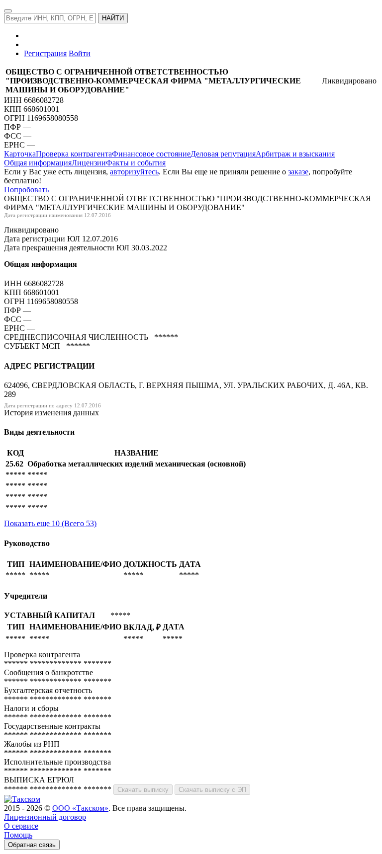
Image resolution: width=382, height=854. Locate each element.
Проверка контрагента (74, 154)
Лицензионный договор (45, 817)
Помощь (18, 835)
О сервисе (21, 826)
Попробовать (26, 189)
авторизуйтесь (134, 171)
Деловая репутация (223, 154)
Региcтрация (45, 53)
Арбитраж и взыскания (295, 154)
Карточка (20, 154)
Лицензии (89, 162)
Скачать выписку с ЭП (212, 789)
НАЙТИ (113, 18)
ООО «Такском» (80, 808)
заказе (298, 171)
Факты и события (136, 162)
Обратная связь (32, 845)
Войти (80, 53)
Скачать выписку (143, 789)
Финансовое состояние (151, 154)
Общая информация (38, 162)
